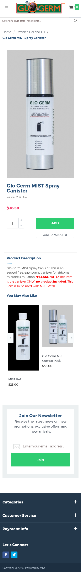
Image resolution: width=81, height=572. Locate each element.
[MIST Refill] (23, 370)
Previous (10, 338)
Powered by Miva (35, 567)
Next (71, 338)
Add (55, 223)
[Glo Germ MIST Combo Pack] (57, 347)
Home (6, 32)
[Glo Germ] (40, 7)
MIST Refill (15, 379)
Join (40, 460)
